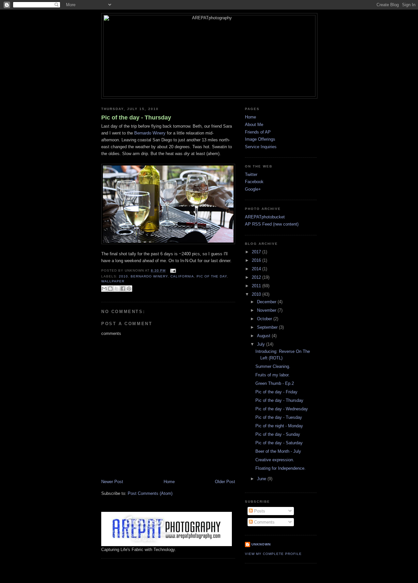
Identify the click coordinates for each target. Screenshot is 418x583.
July (261, 344)
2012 (257, 277)
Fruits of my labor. (272, 374)
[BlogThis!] (110, 288)
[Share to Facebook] (123, 288)
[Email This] (104, 288)
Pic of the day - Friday (276, 391)
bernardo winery (149, 276)
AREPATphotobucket (265, 216)
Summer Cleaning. (272, 366)
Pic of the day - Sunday (277, 434)
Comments (264, 522)
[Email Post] (172, 270)
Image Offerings (260, 139)
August (264, 335)
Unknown (261, 544)
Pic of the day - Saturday (279, 442)
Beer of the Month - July (278, 451)
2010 (123, 276)
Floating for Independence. (280, 468)
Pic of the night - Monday (279, 425)
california (182, 276)
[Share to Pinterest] (129, 288)
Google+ (253, 189)
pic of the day (212, 276)
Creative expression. (274, 459)
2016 (257, 260)
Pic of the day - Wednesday (281, 408)
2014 (257, 268)
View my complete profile (273, 554)
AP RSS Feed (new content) (271, 224)
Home (169, 481)
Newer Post (112, 481)
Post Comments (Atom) (150, 493)
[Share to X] (116, 288)
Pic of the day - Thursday (136, 117)
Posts (259, 511)
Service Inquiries (261, 146)
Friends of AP (258, 132)
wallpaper (112, 281)
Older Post (225, 481)
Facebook (254, 181)
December (267, 301)
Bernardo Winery (150, 133)
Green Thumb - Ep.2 (274, 383)
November (267, 310)
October (265, 318)
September (268, 327)
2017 (257, 251)
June (262, 478)
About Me (254, 124)
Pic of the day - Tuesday (278, 417)
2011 (257, 285)
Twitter (251, 174)
